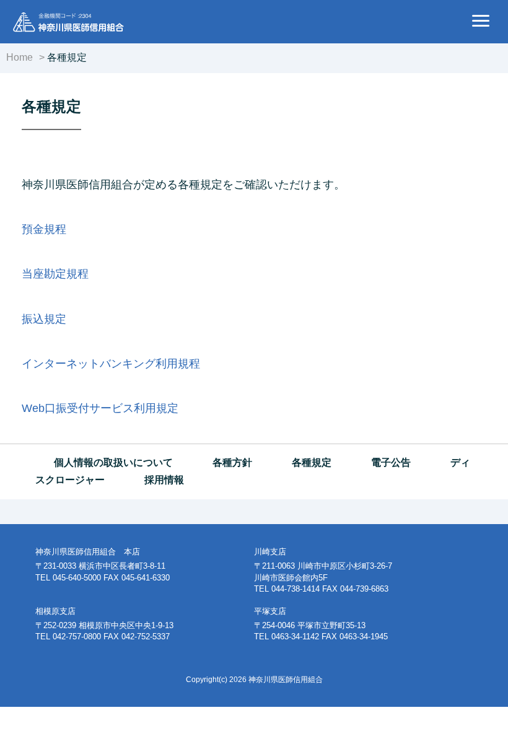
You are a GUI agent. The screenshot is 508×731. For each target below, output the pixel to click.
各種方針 (232, 462)
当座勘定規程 (55, 274)
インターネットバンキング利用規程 (111, 363)
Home (19, 57)
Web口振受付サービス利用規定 (100, 408)
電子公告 (391, 462)
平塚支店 (270, 611)
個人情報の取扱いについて (113, 462)
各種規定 (311, 462)
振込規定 (44, 319)
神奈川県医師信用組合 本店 (87, 551)
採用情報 (164, 480)
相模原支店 (55, 611)
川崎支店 (270, 551)
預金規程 (44, 229)
